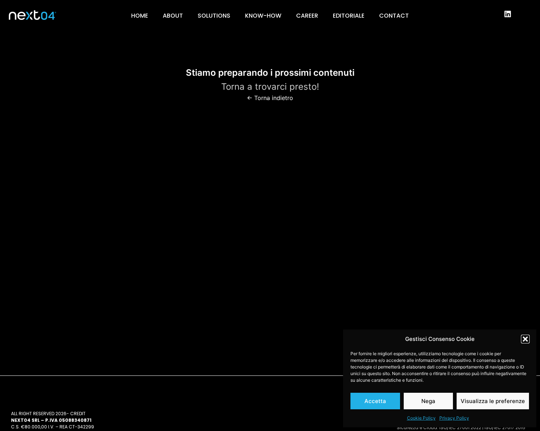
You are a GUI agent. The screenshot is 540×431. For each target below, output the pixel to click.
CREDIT (78, 413)
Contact (394, 15)
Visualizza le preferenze (493, 401)
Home (139, 15)
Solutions (214, 15)
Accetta (375, 401)
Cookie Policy (421, 418)
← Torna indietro (270, 97)
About (173, 15)
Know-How (263, 15)
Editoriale (348, 15)
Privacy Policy (454, 418)
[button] (525, 339)
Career (307, 15)
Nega (428, 401)
